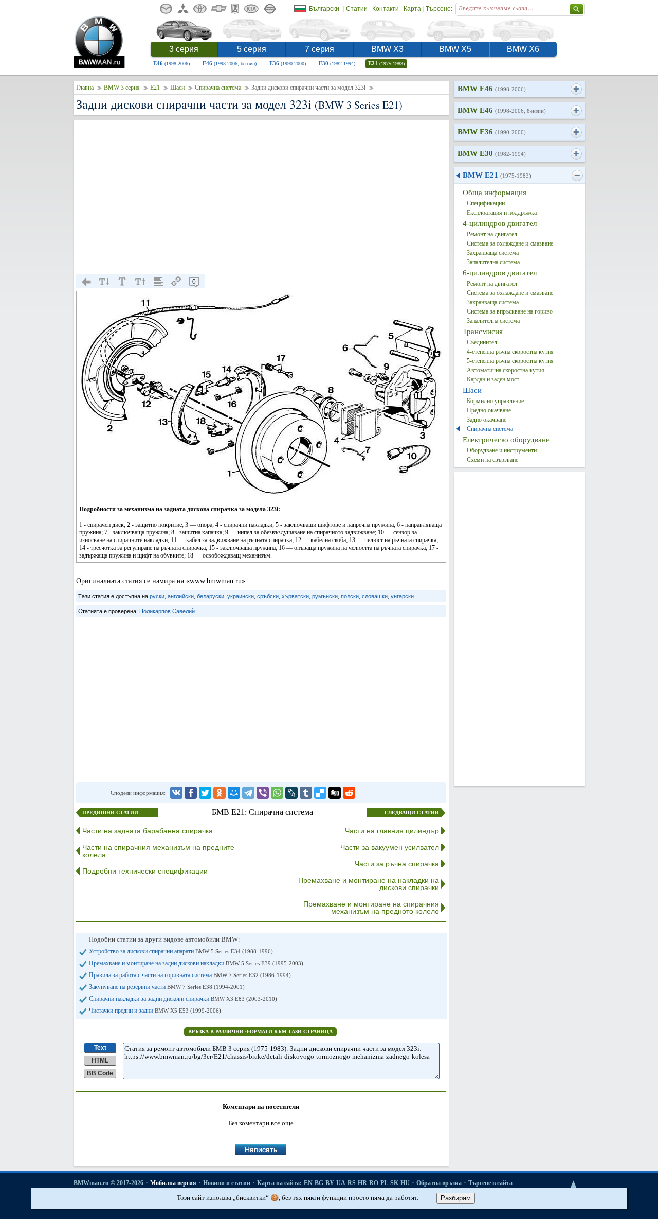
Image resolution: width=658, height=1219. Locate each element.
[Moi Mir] (234, 793)
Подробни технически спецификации (145, 871)
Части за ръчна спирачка (397, 863)
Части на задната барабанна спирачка (147, 830)
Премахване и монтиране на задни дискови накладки (196, 963)
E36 (287, 63)
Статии (357, 8)
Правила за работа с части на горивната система (190, 975)
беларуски (210, 596)
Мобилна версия (173, 1183)
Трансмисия (483, 331)
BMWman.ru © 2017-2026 (108, 1183)
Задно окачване (486, 419)
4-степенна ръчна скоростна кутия (510, 351)
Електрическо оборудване (506, 440)
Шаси (177, 87)
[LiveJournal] (291, 793)
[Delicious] (320, 793)
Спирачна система (218, 87)
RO (373, 1183)
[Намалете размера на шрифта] (104, 281)
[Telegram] (248, 793)
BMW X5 (455, 49)
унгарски (402, 596)
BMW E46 (492, 88)
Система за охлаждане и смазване (510, 243)
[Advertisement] (261, 197)
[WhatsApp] (277, 793)
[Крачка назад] (86, 281)
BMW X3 (387, 49)
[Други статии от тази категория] (158, 281)
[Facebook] (191, 793)
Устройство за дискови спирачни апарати (181, 951)
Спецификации (486, 203)
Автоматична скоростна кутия (505, 370)
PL (384, 1183)
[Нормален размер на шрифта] (122, 281)
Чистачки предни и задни (155, 1010)
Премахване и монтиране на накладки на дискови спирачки (368, 884)
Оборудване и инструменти (502, 450)
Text (100, 1047)
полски (350, 596)
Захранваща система (493, 252)
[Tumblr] (306, 793)
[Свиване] (577, 175)
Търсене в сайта (490, 1183)
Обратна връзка (439, 1183)
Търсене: (439, 8)
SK (394, 1183)
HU (405, 1183)
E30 (337, 63)
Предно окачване (489, 410)
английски (181, 596)
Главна (85, 87)
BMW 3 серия (122, 87)
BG (319, 1183)
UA (340, 1183)
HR (362, 1183)
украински (240, 596)
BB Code (100, 1073)
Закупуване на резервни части (167, 986)
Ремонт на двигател (492, 234)
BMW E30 (492, 153)
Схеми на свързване (492, 459)
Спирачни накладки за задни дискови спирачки (183, 998)
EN (308, 1183)
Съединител (482, 342)
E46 (171, 63)
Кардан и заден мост (493, 379)
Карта (412, 8)
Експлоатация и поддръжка (502, 212)
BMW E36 (492, 132)
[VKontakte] (176, 793)
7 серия (319, 49)
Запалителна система (493, 262)
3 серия (183, 49)
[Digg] (334, 793)
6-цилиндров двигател (500, 273)
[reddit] (349, 793)
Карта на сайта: (279, 1183)
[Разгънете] (576, 89)
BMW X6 (523, 49)
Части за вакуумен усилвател (389, 847)
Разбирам (456, 1198)
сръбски (268, 596)
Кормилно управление (495, 401)
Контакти (385, 8)
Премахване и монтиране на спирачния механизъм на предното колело (371, 907)
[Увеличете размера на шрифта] (140, 281)
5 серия (251, 49)
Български (324, 8)
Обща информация (494, 192)
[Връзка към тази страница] (176, 281)
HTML (100, 1060)
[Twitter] (205, 793)
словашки (375, 596)
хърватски (295, 596)
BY (329, 1183)
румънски (325, 596)
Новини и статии (226, 1183)
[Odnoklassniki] (219, 793)
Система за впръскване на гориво (510, 311)
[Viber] (263, 793)
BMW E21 (497, 175)
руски (157, 596)
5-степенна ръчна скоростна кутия (510, 360)
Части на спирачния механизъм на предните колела (158, 851)
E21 (386, 63)
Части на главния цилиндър (392, 830)
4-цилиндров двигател (500, 223)
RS (352, 1183)
